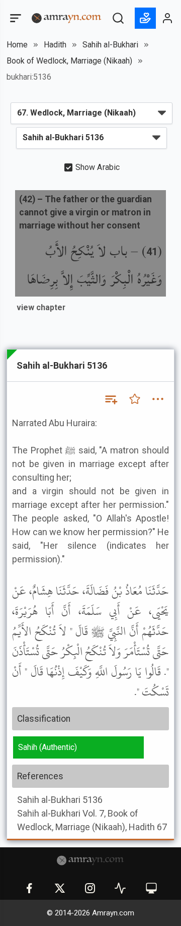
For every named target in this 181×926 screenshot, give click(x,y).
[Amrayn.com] (67, 17)
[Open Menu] (15, 18)
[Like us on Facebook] (29, 888)
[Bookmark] (134, 399)
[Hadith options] (158, 399)
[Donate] (145, 18)
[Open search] (118, 18)
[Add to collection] (111, 399)
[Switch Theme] (151, 888)
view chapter (41, 307)
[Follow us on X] (60, 888)
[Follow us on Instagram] (90, 888)
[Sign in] (167, 18)
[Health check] (120, 888)
